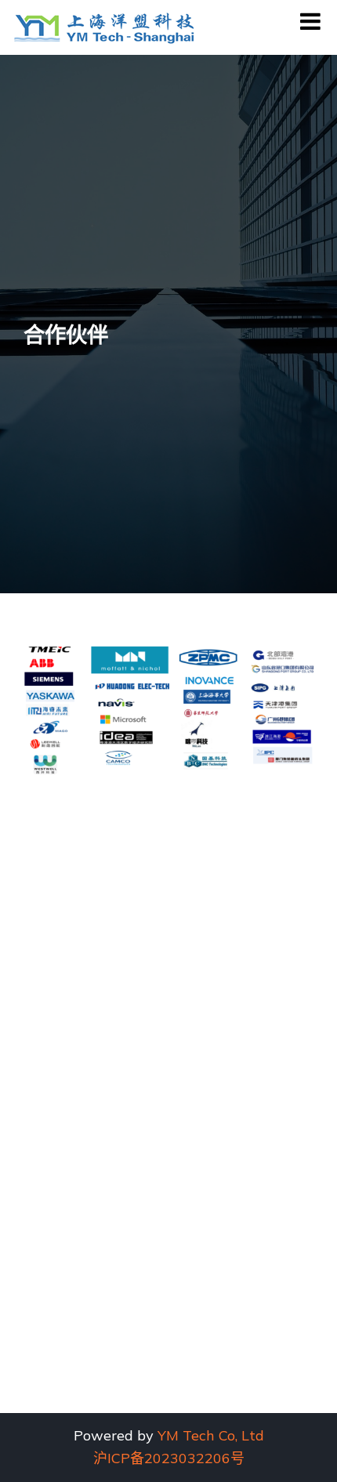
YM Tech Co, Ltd (211, 1435)
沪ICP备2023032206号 (169, 1458)
